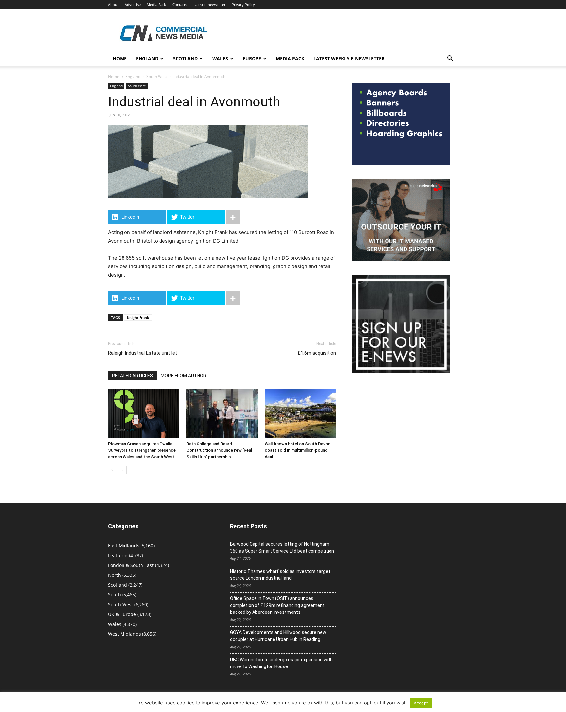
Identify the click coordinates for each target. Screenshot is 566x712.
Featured (118, 555)
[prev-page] (112, 470)
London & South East (131, 565)
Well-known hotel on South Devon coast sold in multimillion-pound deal (297, 450)
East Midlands (123, 545)
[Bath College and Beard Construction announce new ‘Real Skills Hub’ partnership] (222, 413)
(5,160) (131, 545)
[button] (450, 59)
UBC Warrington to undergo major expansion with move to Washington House (281, 663)
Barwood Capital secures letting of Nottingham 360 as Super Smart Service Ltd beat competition (282, 547)
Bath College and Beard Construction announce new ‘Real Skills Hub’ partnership (219, 450)
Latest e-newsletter (209, 4)
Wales (220, 58)
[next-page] (123, 470)
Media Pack (156, 4)
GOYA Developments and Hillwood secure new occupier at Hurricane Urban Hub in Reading (278, 636)
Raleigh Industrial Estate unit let (142, 353)
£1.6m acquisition (317, 353)
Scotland (185, 58)
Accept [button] (421, 702)
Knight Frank (138, 317)
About (113, 4)
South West (156, 76)
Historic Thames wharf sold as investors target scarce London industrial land (280, 575)
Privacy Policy (243, 4)
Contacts (179, 4)
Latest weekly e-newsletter (349, 58)
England (132, 76)
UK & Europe (122, 614)
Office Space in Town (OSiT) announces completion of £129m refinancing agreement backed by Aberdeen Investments (277, 605)
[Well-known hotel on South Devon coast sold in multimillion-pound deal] (300, 413)
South (114, 595)
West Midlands (124, 634)
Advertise (133, 4)
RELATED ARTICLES (132, 375)
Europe (252, 58)
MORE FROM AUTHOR (183, 375)
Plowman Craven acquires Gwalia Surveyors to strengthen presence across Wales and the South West (142, 450)
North (114, 575)
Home (120, 58)
